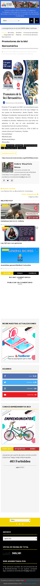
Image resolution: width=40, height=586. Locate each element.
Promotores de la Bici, (9, 54)
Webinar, (30, 54)
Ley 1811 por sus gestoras (11, 243)
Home (4, 32)
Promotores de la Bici (31, 32)
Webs (32, 449)
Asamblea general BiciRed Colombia (16, 265)
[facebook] (16, 524)
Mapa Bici (7, 449)
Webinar (18, 35)
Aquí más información (21, 457)
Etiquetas (20, 449)
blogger (7, 273)
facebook (32, 273)
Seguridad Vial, (22, 54)
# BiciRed (19, 145)
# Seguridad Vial (10, 148)
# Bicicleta (10, 145)
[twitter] (19, 524)
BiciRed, (34, 51)
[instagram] (23, 524)
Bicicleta (11, 32)
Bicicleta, (28, 51)
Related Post (7, 201)
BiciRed (18, 32)
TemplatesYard (32, 580)
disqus (19, 273)
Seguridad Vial (9, 35)
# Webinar (21, 148)
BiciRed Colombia (29, 583)
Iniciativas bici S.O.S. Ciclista (12, 221)
